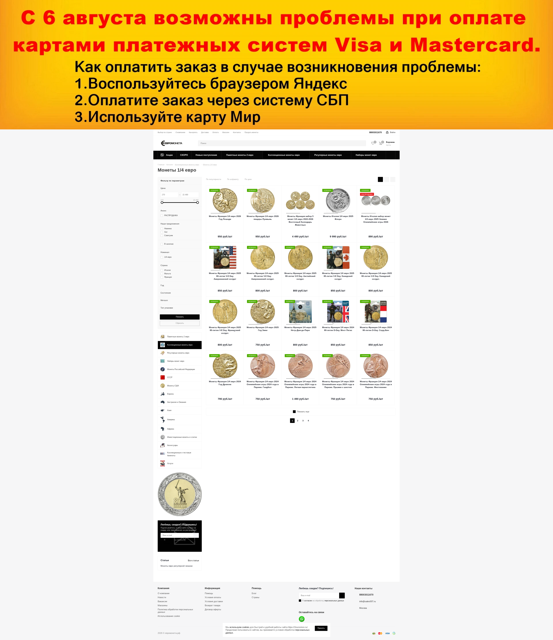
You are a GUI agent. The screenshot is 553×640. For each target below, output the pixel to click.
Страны (255, 597)
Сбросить (180, 323)
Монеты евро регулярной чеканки (177, 566)
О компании (163, 593)
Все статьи (193, 560)
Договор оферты (213, 609)
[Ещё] (390, 155)
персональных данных (334, 601)
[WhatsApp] (302, 619)
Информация (212, 588)
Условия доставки (214, 601)
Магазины (162, 605)
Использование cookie (169, 616)
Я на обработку (181, 541)
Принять (321, 628)
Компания (163, 588)
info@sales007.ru (367, 601)
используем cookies (239, 627)
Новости (162, 597)
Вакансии (162, 601)
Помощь (209, 593)
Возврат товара (212, 605)
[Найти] (362, 143)
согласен (170, 540)
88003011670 (375, 132)
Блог (254, 593)
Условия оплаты (213, 597)
